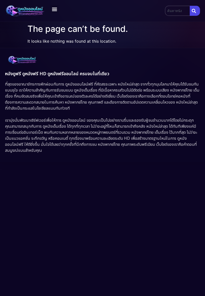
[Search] (195, 11)
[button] (54, 9)
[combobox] (177, 11)
